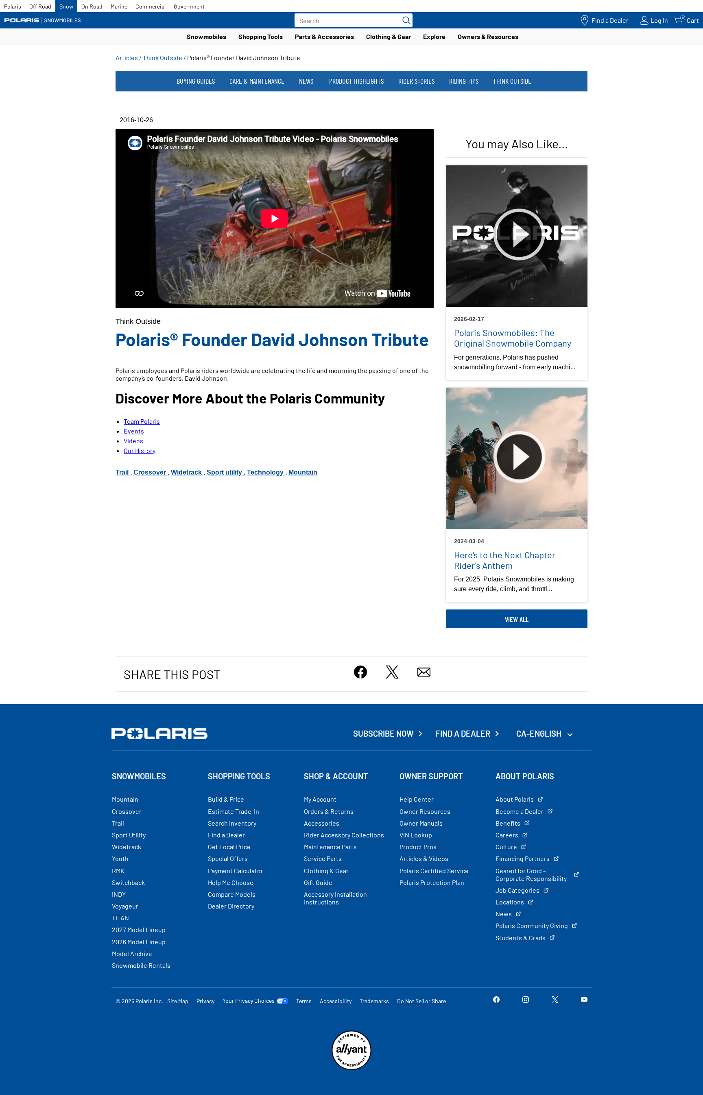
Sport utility (225, 472)
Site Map (177, 1000)
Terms (304, 1000)
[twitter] (555, 1000)
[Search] (404, 20)
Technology (266, 472)
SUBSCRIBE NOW (383, 733)
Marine (119, 6)
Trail (123, 472)
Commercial (150, 6)
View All (516, 619)
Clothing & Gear (388, 36)
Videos (133, 441)
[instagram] (525, 1000)
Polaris (12, 6)
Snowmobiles (206, 36)
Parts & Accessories (324, 36)
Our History (139, 450)
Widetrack (187, 472)
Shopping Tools (260, 36)
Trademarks (374, 1000)
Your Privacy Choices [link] (249, 1000)
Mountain (302, 472)
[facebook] (496, 1000)
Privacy (205, 1000)
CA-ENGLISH (539, 733)
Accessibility (336, 1000)
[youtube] (584, 1000)
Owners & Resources (488, 36)
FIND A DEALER (463, 733)
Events (134, 431)
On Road (92, 6)
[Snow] (42, 20)
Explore (434, 36)
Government (189, 6)
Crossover (150, 472)
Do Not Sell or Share (421, 1000)
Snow (66, 6)
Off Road (40, 6)
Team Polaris (142, 421)
